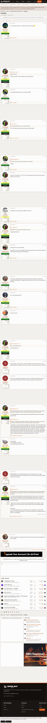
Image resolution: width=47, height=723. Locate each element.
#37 (45, 438)
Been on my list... (7, 592)
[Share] (43, 23)
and (15, 138)
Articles (17, 1)
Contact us (6, 709)
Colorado (7, 86)
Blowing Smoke (13, 4)
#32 (45, 310)
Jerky (38, 4)
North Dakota (6, 38)
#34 (45, 361)
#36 (45, 405)
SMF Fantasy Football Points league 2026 (35, 633)
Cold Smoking (33, 4)
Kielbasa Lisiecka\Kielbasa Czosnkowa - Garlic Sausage (15, 596)
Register (40, 707)
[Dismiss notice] (45, 7)
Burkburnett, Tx (6, 289)
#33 (45, 340)
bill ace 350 (41, 600)
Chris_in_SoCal (7, 608)
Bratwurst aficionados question (10, 599)
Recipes (42, 4)
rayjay (5, 586)
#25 (45, 156)
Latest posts (27, 617)
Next (10, 20)
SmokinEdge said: (14, 159)
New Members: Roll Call (5, 4)
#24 (45, 120)
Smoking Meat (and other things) (27, 709)
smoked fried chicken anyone (32, 620)
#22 (45, 69)
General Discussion (16, 586)
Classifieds (23, 711)
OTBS (27, 629)
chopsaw (41, 581)
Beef (17, 608)
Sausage (18, 4)
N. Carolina (7, 103)
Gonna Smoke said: (14, 343)
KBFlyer (5, 597)
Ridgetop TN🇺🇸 (6, 221)
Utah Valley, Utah (6, 373)
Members (29, 1)
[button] (20, 1)
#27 (45, 208)
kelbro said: (13, 123)
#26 (45, 172)
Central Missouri (6, 453)
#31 (45, 292)
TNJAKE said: (13, 227)
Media (23, 1)
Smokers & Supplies (25, 4)
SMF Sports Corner (29, 626)
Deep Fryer (28, 638)
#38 (45, 471)
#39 (45, 486)
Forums (12, 1)
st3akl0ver (41, 608)
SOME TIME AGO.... (8, 584)
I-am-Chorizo (6, 582)
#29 (45, 245)
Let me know (16, 8)
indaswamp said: (14, 72)
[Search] (45, 1)
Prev (3, 20)
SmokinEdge (4, 15)
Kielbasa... (6, 603)
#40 (45, 534)
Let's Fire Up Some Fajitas (9, 607)
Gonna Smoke (7, 593)
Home (5, 705)
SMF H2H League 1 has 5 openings (33, 624)
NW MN (8, 258)
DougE (42, 604)
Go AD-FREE (42, 709)
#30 (45, 276)
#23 (45, 89)
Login (40, 705)
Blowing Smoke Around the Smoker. (33, 622)
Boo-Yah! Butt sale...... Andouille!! (11, 588)
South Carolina (6, 307)
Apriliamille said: (14, 408)
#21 (45, 23)
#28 (45, 224)
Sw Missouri (7, 546)
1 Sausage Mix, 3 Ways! (9, 581)
